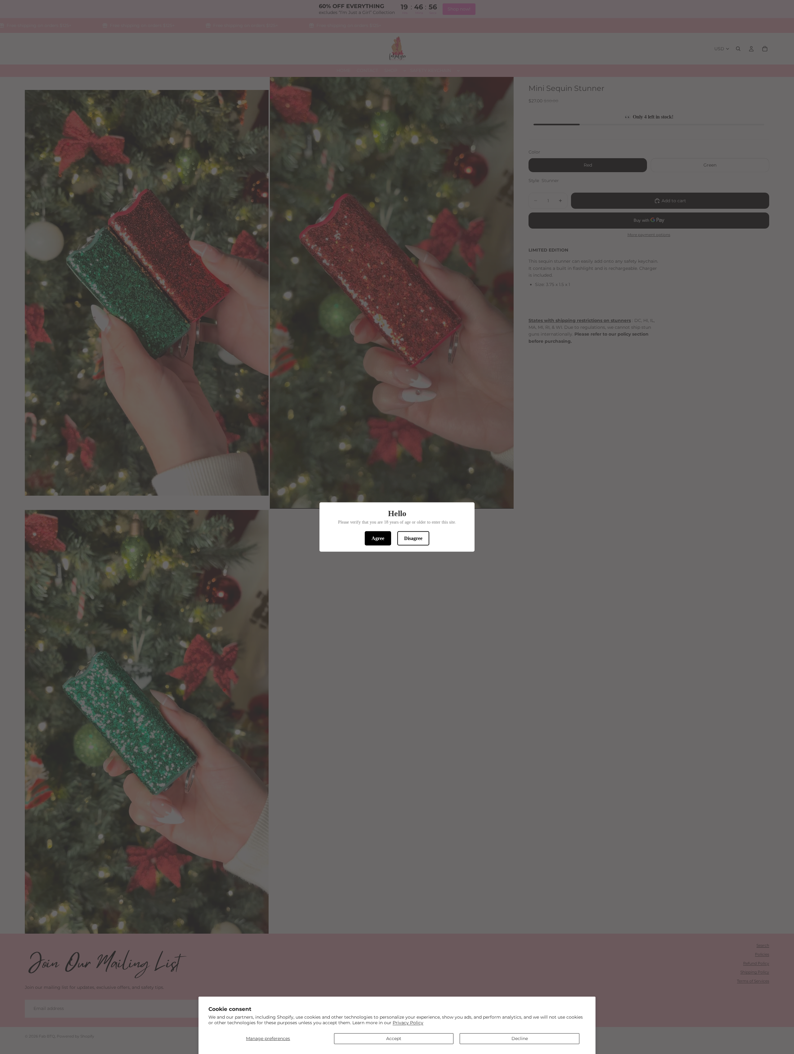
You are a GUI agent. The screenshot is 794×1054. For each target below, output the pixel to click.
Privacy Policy (408, 1022)
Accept (393, 1038)
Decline (519, 1038)
